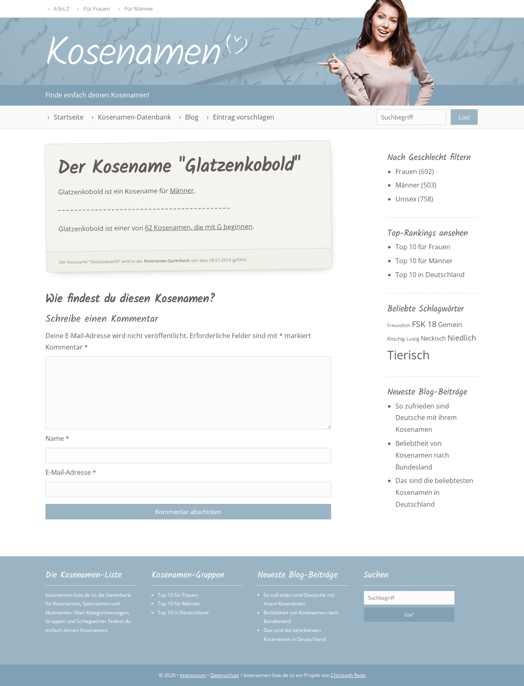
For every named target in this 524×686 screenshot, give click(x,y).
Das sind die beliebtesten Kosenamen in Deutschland (434, 492)
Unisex (405, 198)
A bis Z (61, 8)
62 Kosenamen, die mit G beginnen (199, 227)
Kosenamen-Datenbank (134, 117)
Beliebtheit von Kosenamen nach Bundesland (422, 455)
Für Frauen (97, 8)
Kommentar (66, 347)
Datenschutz (224, 675)
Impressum (193, 675)
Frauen (406, 171)
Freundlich (398, 325)
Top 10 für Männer (424, 260)
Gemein (450, 324)
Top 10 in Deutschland (430, 274)
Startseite (69, 117)
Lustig (413, 339)
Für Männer (138, 8)
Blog (192, 117)
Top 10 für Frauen (422, 246)
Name (57, 438)
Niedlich (461, 338)
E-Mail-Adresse (70, 472)
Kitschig (396, 338)
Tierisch (408, 355)
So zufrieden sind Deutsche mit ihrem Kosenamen (426, 418)
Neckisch (433, 338)
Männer (182, 190)
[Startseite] (146, 64)
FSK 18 (424, 323)
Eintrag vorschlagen (243, 117)
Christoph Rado (348, 675)
